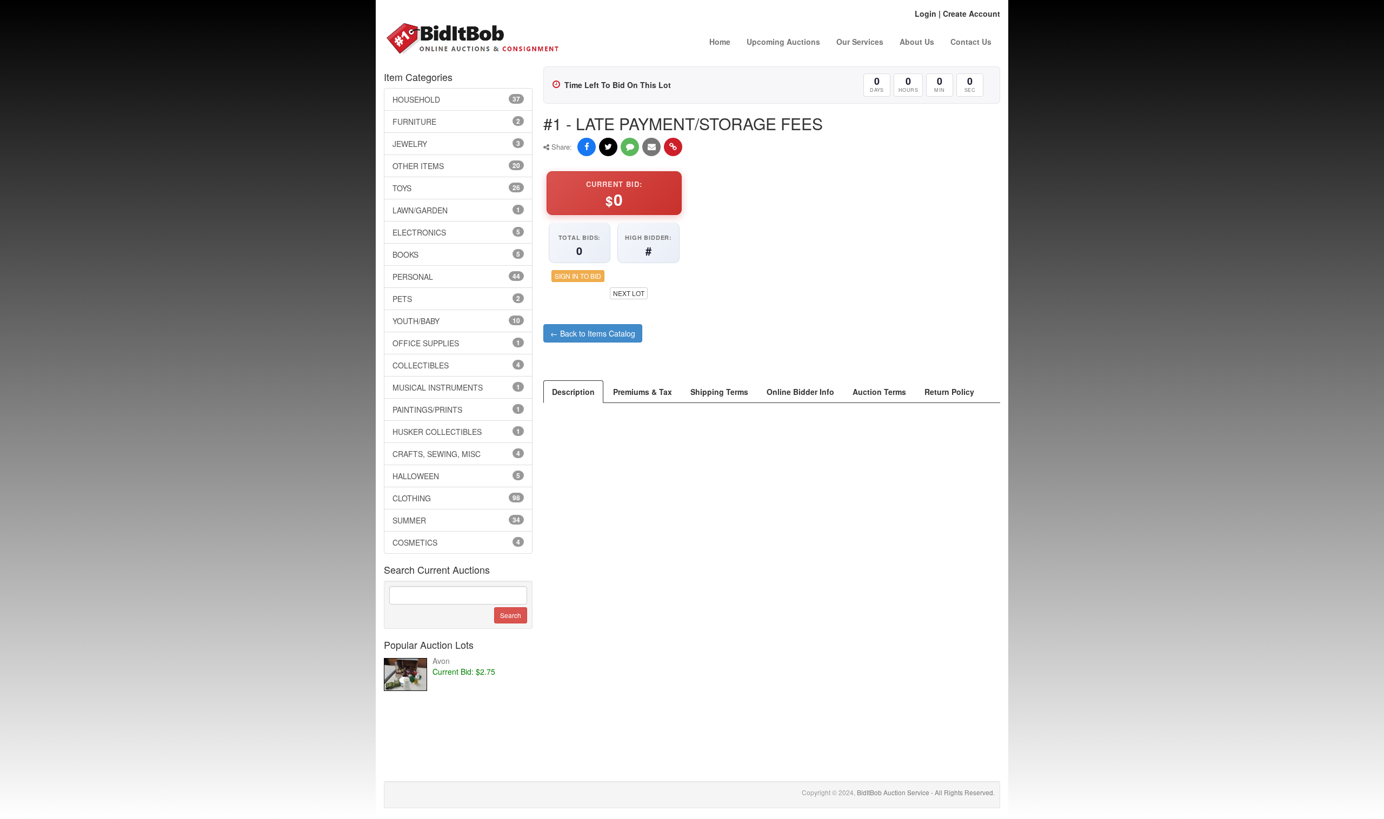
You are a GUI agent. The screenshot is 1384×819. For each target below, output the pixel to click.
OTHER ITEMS (456, 165)
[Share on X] (608, 147)
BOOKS (456, 254)
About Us (917, 41)
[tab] (573, 391)
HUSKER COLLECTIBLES (456, 431)
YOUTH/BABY (456, 320)
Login (925, 13)
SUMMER (456, 520)
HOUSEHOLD (456, 99)
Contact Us (971, 41)
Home (719, 41)
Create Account (971, 13)
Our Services (859, 41)
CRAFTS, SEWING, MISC (456, 453)
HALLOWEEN (456, 476)
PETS (456, 298)
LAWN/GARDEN (456, 210)
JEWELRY (456, 143)
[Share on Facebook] (586, 147)
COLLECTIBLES (456, 365)
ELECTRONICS (456, 232)
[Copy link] (673, 147)
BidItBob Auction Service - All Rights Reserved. (926, 792)
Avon (441, 660)
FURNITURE (456, 121)
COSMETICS (456, 542)
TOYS (456, 188)
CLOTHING (456, 498)
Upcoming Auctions (783, 41)
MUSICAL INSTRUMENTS (456, 387)
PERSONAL (456, 276)
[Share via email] (651, 147)
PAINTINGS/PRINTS (456, 409)
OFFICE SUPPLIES (456, 343)
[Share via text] (630, 147)
